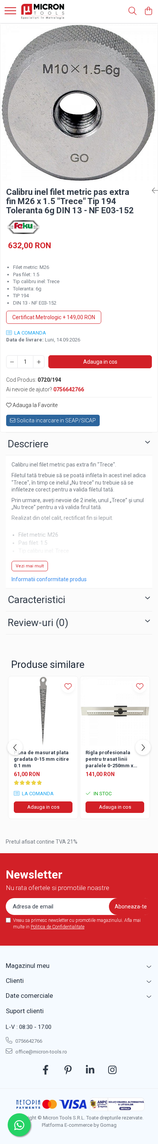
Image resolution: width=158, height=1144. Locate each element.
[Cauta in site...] (132, 11)
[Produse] (10, 11)
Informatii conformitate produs (49, 579)
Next (151, 110)
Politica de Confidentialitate (57, 927)
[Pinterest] (68, 1070)
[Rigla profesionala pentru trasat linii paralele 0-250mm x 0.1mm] (115, 711)
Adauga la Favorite (35, 405)
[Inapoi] (152, 190)
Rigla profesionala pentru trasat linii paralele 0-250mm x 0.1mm (109, 759)
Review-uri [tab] (38, 622)
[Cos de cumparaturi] (148, 11)
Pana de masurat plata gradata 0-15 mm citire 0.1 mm (41, 759)
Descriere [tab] (28, 444)
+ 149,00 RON (53, 317)
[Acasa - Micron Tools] (43, 11)
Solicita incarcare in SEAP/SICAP (55, 420)
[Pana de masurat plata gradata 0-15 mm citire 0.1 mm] (43, 711)
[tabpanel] (79, 102)
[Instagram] (112, 1070)
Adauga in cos (100, 362)
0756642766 (28, 1041)
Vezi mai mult (30, 566)
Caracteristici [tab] (36, 599)
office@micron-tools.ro (40, 1052)
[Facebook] (46, 1070)
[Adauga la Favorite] (68, 686)
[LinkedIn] (90, 1070)
